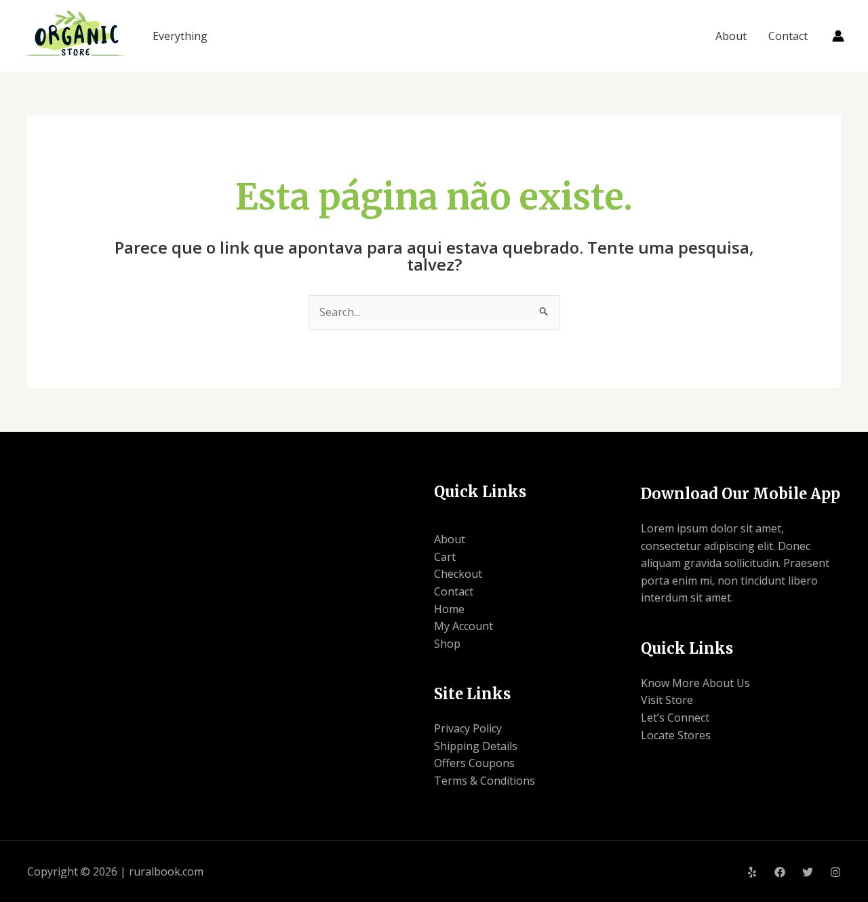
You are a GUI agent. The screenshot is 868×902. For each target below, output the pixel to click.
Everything (180, 35)
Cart (445, 556)
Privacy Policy (468, 728)
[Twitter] (807, 872)
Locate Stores (676, 735)
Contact (788, 35)
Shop (447, 643)
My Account (463, 626)
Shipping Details (475, 746)
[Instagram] (835, 872)
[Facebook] (779, 872)
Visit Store (667, 699)
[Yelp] (752, 872)
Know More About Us (695, 682)
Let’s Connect (675, 717)
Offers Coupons (474, 763)
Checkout (458, 573)
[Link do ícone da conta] (838, 36)
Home (449, 609)
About (731, 35)
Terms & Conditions (484, 780)
